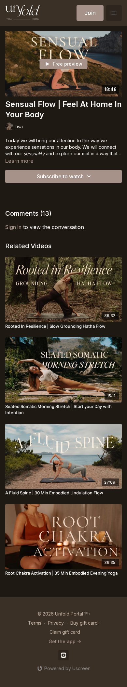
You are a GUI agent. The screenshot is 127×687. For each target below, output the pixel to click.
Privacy (56, 623)
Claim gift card (64, 632)
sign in (13, 227)
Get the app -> (65, 641)
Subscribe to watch (60, 176)
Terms (34, 623)
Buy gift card (84, 623)
